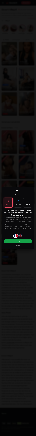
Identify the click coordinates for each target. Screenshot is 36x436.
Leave (18, 245)
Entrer (18, 241)
